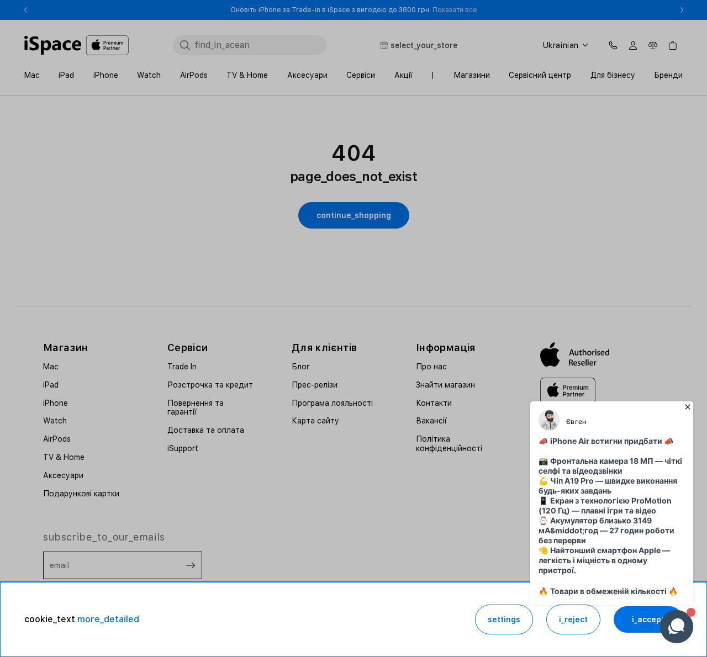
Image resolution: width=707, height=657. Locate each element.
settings (504, 619)
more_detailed (108, 619)
